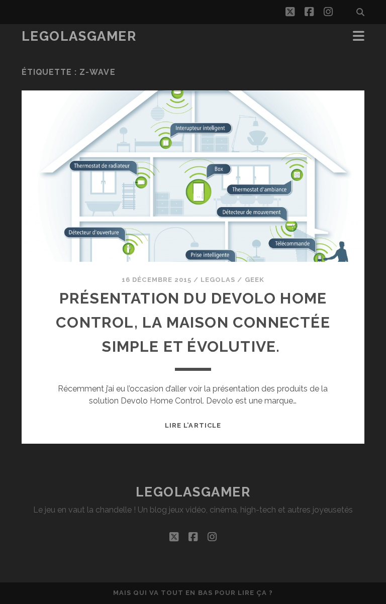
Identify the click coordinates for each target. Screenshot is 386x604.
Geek (254, 279)
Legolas (218, 279)
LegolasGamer (79, 36)
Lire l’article (193, 425)
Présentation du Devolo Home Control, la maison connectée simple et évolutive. (193, 322)
